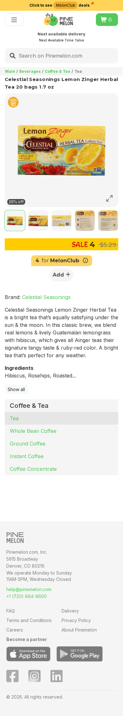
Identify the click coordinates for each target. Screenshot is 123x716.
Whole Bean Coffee (33, 431)
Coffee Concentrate (33, 469)
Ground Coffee (27, 443)
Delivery (70, 610)
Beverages (30, 71)
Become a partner (26, 639)
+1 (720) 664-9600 (26, 596)
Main (10, 71)
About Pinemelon (79, 629)
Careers (14, 629)
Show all (16, 389)
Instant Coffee (27, 456)
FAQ (10, 610)
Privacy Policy (76, 620)
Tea (14, 418)
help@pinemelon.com (28, 589)
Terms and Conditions (29, 620)
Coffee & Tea (57, 71)
